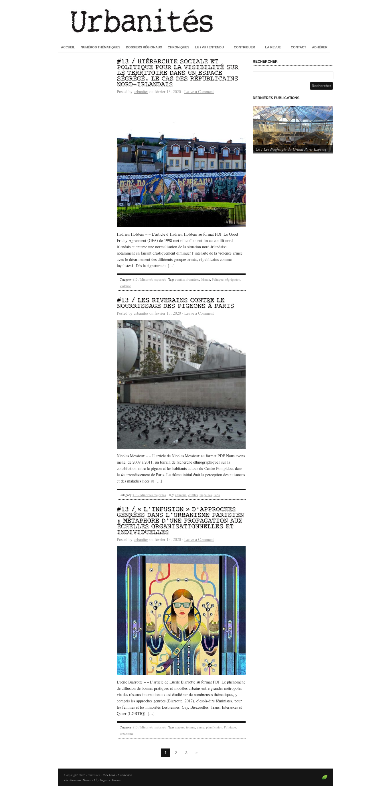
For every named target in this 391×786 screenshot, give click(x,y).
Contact (298, 47)
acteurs (179, 727)
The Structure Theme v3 (79, 780)
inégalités (206, 495)
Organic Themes (110, 780)
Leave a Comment (199, 91)
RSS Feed (108, 775)
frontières (192, 279)
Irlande (205, 279)
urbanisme (126, 733)
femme (190, 727)
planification (214, 727)
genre (200, 727)
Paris (217, 495)
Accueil (68, 47)
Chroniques (178, 47)
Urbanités (195, 20)
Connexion (125, 775)
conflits (180, 279)
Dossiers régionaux (144, 47)
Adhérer (319, 47)
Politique (218, 279)
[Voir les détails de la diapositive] (293, 129)
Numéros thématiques (100, 47)
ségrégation (232, 279)
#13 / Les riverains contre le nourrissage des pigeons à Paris (175, 303)
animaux (181, 495)
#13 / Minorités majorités (149, 279)
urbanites (141, 91)
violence (125, 285)
